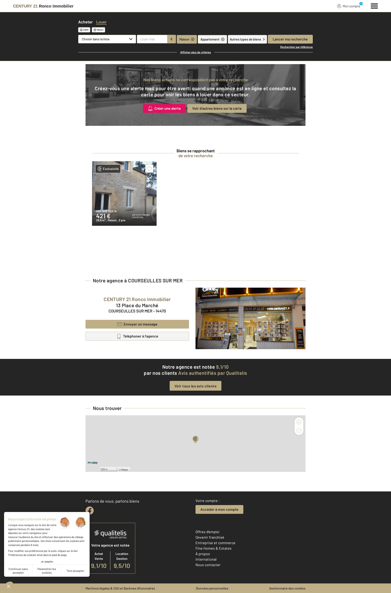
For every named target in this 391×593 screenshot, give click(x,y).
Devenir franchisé (210, 537)
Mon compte (351, 6)
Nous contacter (208, 564)
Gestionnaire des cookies (287, 588)
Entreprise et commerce (215, 542)
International (206, 559)
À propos (203, 553)
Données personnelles (212, 588)
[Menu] (374, 5)
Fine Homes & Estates (214, 548)
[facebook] (90, 510)
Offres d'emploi (208, 531)
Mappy (124, 469)
